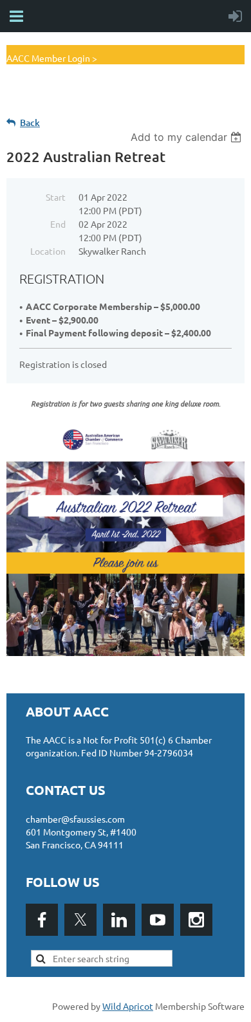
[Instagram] (196, 920)
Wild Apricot (127, 1006)
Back (30, 122)
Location (48, 251)
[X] (80, 920)
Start (56, 197)
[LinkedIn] (119, 920)
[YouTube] (158, 920)
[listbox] (188, 137)
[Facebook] (42, 920)
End (58, 224)
